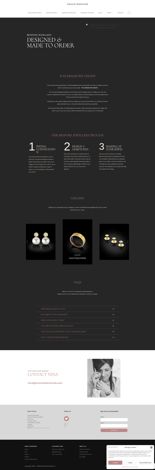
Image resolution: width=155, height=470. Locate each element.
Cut (26, 452)
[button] (151, 447)
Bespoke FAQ (56, 452)
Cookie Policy (125, 466)
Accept (115, 463)
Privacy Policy (134, 466)
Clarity (27, 457)
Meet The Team (84, 449)
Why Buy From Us (85, 454)
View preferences (145, 463)
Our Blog (82, 457)
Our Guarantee (57, 454)
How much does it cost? (53, 309)
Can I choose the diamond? (54, 337)
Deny (130, 463)
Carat (26, 449)
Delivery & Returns (58, 449)
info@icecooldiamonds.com (40, 428)
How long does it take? (53, 320)
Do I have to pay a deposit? (54, 314)
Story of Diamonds (31, 459)
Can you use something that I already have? (63, 331)
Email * (102, 423)
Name (102, 417)
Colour (27, 454)
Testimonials (83, 452)
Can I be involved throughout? (57, 326)
